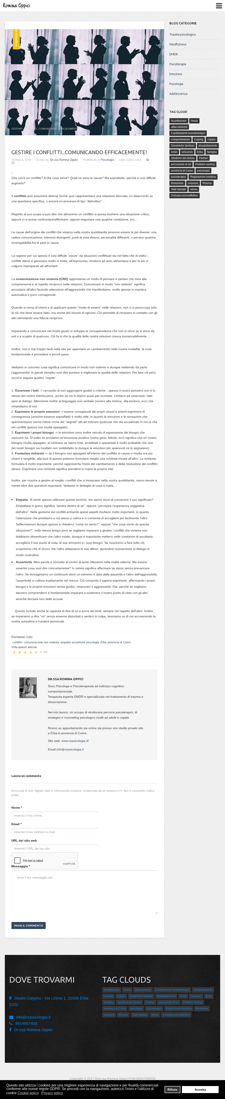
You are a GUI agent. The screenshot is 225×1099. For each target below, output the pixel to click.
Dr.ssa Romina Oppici (64, 159)
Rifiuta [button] (172, 1089)
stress (193, 189)
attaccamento (179, 126)
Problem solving (205, 164)
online (92, 728)
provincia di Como (119, 642)
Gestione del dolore (183, 158)
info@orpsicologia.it (70, 749)
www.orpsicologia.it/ (75, 741)
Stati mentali (178, 189)
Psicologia (107, 159)
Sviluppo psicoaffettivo (184, 195)
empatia (65, 642)
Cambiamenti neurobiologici (188, 133)
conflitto (17, 642)
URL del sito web (24, 840)
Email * (16, 824)
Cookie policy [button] (28, 1093)
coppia (211, 139)
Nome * (16, 807)
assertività (78, 642)
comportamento (180, 139)
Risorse (207, 183)
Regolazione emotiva (203, 176)
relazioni (193, 183)
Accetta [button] (200, 1089)
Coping (198, 139)
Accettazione (179, 120)
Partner (203, 158)
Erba (103, 642)
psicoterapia (178, 176)
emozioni (187, 152)
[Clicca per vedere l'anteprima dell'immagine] (84, 82)
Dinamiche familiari (182, 145)
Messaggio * (20, 866)
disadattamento (208, 145)
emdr (174, 152)
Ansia (194, 120)
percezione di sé (181, 164)
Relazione (177, 183)
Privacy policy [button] (52, 1093)
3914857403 (26, 1023)
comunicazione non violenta (41, 642)
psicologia (92, 642)
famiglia (212, 152)
